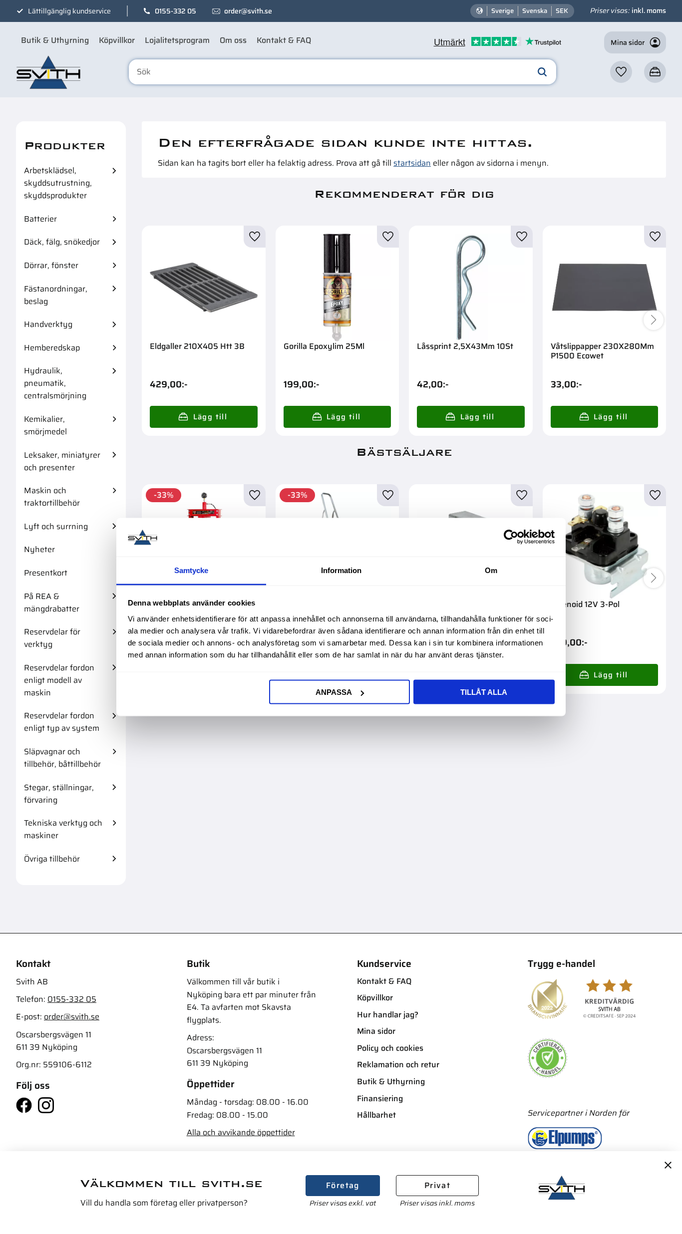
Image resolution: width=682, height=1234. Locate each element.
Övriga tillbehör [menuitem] (52, 859)
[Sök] (542, 71)
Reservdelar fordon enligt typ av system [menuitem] (61, 721)
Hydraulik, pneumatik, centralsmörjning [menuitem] (55, 383)
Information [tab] (341, 570)
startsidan (412, 163)
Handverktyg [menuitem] (48, 324)
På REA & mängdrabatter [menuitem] (51, 602)
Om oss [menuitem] (233, 40)
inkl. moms (649, 10)
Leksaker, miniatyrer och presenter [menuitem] (62, 461)
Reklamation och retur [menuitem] (398, 1064)
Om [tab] (491, 570)
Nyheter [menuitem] (39, 549)
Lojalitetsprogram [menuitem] (177, 40)
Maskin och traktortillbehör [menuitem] (52, 496)
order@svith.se (248, 10)
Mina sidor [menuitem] (376, 1031)
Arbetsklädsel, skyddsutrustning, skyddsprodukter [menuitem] (58, 183)
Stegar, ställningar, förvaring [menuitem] (59, 793)
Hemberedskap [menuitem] (52, 347)
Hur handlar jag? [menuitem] (387, 1014)
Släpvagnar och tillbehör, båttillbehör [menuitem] (62, 757)
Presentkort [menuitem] (45, 573)
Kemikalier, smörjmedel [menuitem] (45, 425)
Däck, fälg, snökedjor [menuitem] (62, 242)
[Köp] (204, 417)
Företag (342, 1185)
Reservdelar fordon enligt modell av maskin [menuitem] (59, 680)
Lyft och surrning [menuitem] (56, 526)
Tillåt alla (483, 692)
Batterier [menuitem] (40, 219)
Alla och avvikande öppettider (241, 1132)
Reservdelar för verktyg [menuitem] (52, 637)
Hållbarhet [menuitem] (376, 1115)
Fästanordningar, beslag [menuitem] (55, 295)
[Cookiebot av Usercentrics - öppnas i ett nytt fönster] (511, 537)
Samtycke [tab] (191, 570)
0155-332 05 (175, 10)
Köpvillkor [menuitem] (117, 40)
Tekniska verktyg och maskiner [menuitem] (63, 829)
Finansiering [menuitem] (380, 1098)
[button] (621, 72)
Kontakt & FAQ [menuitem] (284, 40)
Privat (437, 1185)
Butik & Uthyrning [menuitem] (55, 40)
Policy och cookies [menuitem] (390, 1048)
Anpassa (334, 692)
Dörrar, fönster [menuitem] (51, 265)
